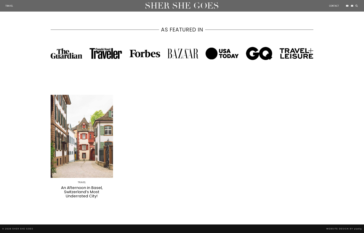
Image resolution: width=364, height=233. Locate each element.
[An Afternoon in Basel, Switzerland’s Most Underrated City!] (82, 136)
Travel (9, 6)
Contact (334, 6)
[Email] (352, 5)
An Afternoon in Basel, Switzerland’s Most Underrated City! (82, 192)
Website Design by (344, 229)
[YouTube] (347, 5)
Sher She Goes (182, 6)
